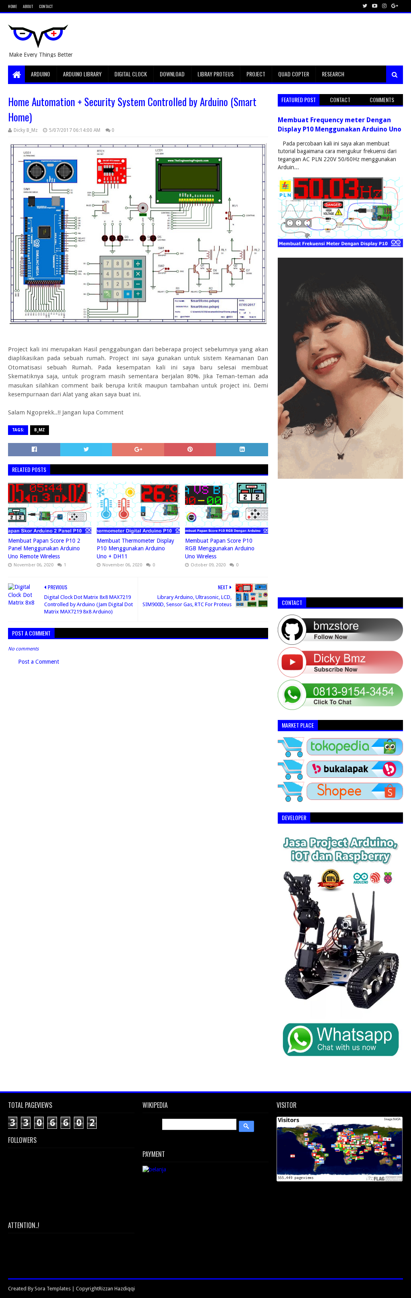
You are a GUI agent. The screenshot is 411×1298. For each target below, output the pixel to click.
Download (172, 74)
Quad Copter (293, 74)
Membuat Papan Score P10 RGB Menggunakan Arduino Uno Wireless (219, 548)
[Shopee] (340, 800)
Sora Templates (53, 1289)
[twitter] (365, 6)
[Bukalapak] (340, 778)
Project (255, 74)
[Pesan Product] (340, 1069)
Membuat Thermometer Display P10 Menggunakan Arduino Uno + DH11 (135, 548)
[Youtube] (340, 675)
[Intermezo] (340, 477)
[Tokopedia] (340, 755)
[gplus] (394, 6)
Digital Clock (130, 74)
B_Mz (39, 430)
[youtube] (374, 6)
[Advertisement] (257, 39)
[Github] (340, 643)
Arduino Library (82, 74)
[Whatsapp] (340, 708)
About (28, 6)
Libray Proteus (215, 74)
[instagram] (384, 6)
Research (333, 74)
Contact (46, 6)
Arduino (40, 74)
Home (12, 6)
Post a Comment (38, 661)
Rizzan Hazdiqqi (117, 1289)
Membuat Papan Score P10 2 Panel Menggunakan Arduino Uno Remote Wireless (44, 548)
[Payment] (154, 1169)
